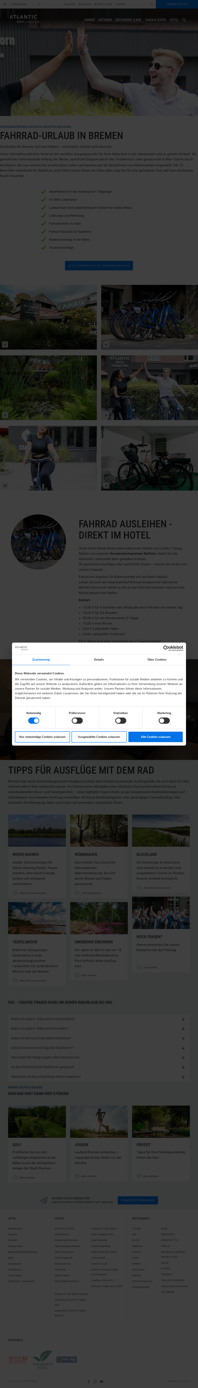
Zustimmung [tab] (41, 659)
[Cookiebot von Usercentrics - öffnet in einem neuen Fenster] (166, 648)
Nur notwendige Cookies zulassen (42, 736)
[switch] (77, 721)
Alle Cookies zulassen (156, 736)
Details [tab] (99, 659)
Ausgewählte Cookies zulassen (99, 736)
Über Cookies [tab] (157, 659)
